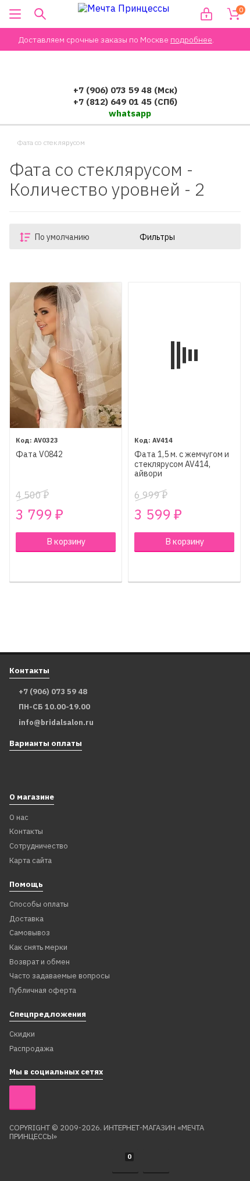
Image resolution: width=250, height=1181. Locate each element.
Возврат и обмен (39, 962)
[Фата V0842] (66, 355)
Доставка (26, 919)
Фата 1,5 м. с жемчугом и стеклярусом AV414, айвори (181, 464)
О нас (18, 818)
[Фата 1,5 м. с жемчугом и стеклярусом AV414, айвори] (184, 355)
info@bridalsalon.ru (56, 722)
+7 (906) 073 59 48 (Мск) (125, 90)
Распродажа (31, 1049)
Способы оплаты (39, 904)
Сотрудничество (38, 846)
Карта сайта (30, 861)
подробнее (191, 39)
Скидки (22, 1034)
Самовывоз (29, 933)
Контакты (26, 832)
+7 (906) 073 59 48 (53, 691)
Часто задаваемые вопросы (59, 976)
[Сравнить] (22, 566)
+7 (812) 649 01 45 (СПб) (125, 101)
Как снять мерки (38, 947)
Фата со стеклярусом (51, 143)
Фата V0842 (39, 454)
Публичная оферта (42, 990)
